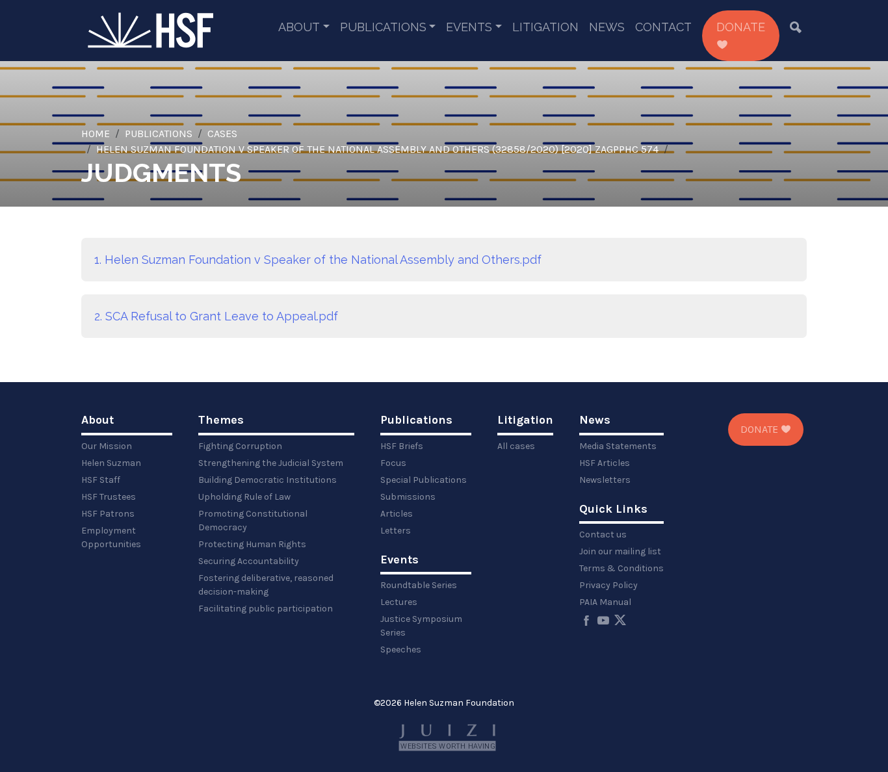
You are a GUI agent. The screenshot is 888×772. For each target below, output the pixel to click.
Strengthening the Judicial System (270, 463)
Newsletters (605, 479)
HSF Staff (100, 479)
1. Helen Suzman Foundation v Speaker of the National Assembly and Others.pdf (318, 259)
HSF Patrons (108, 513)
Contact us (603, 534)
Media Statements (618, 446)
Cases (222, 133)
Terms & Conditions (621, 568)
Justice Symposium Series (421, 625)
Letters (395, 530)
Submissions (408, 496)
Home (95, 133)
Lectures (398, 602)
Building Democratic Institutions (267, 479)
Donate (740, 27)
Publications (383, 27)
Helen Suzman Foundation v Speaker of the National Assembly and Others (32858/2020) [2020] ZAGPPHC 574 (377, 149)
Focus (393, 463)
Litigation (545, 27)
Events (469, 27)
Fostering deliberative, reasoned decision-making (265, 585)
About (299, 27)
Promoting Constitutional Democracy (252, 520)
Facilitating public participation (265, 608)
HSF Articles (604, 463)
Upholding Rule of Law (244, 496)
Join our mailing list (620, 551)
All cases (516, 446)
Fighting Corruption (240, 446)
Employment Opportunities (111, 537)
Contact (663, 27)
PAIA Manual (605, 602)
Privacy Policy (608, 585)
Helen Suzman (111, 463)
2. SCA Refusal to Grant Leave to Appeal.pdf (216, 316)
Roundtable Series (418, 585)
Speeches (400, 649)
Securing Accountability (248, 561)
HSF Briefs (401, 446)
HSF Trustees (108, 496)
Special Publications (423, 479)
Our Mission (106, 446)
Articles (396, 513)
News (607, 27)
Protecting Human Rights (252, 544)
